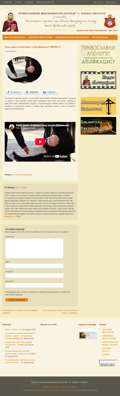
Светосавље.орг (71, 387)
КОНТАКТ (106, 355)
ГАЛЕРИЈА (29, 2)
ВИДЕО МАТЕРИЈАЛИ (45, 2)
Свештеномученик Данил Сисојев (72, 37)
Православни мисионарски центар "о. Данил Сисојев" (60, 382)
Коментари (112, 2)
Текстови (99, 2)
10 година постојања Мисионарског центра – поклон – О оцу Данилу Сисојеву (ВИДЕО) (20, 336)
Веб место (9, 281)
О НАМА (18, 2)
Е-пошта (9, 272)
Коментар (10, 237)
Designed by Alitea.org (89, 390)
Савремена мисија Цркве (40, 37)
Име (7, 262)
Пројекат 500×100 (99, 37)
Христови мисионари (14, 37)
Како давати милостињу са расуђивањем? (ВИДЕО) (32, 46)
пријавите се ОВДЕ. (13, 216)
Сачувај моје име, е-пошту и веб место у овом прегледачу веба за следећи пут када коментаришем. (38, 293)
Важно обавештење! (13, 330)
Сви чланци (21, 188)
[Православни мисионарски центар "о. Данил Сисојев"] (60, 31)
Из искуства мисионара (22, 175)
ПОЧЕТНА (8, 2)
